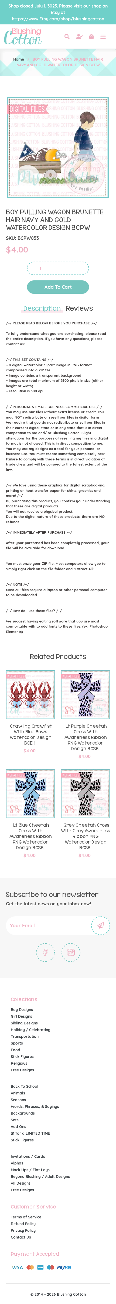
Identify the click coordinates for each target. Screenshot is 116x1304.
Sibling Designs (24, 1023)
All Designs (20, 1183)
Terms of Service (26, 1217)
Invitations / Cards (28, 1156)
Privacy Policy (23, 1230)
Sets (15, 1120)
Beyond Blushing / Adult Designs (40, 1176)
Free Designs (22, 1070)
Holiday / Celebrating (30, 1029)
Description (42, 308)
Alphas (17, 1163)
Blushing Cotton (71, 1294)
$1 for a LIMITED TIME (30, 1133)
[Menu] (103, 36)
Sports (17, 1043)
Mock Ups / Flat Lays (30, 1169)
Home (18, 59)
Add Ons (18, 1126)
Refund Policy (23, 1223)
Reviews (79, 308)
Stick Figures (22, 1056)
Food (15, 1049)
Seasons (18, 1099)
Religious (19, 1063)
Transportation (25, 1036)
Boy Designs (22, 1009)
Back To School (24, 1086)
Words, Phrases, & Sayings (35, 1106)
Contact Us (21, 1237)
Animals (18, 1093)
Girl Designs (21, 1016)
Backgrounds (23, 1113)
